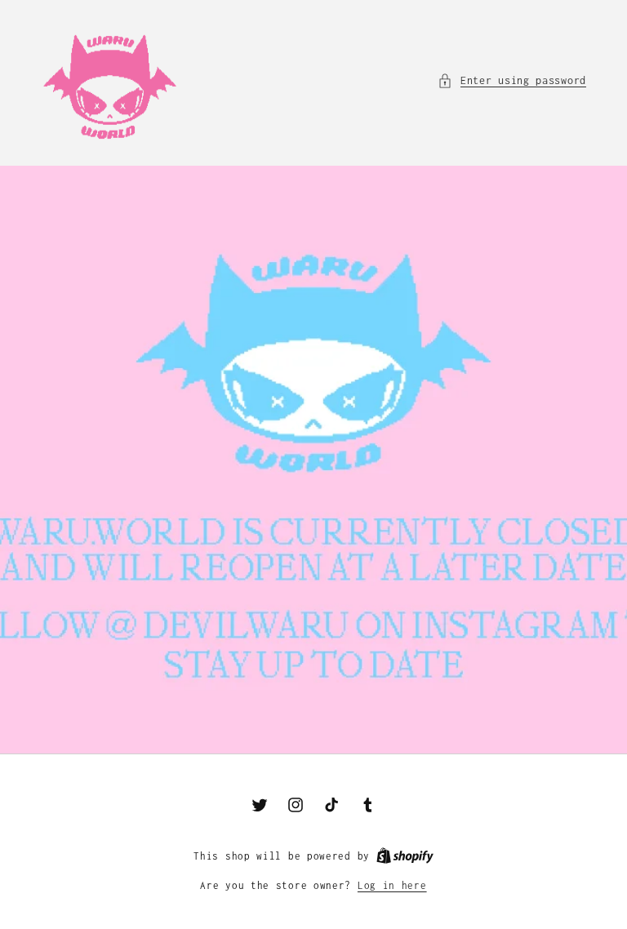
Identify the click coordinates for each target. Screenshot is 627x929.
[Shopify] (405, 856)
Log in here (392, 885)
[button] (512, 80)
